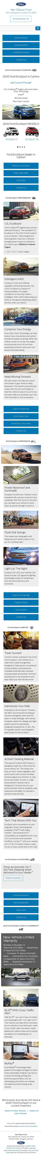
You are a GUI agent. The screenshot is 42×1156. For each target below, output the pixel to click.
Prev (5, 135)
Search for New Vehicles (15, 1111)
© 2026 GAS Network (14, 1148)
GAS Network (17, 1150)
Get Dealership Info (20, 19)
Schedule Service (21, 895)
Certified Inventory (21, 52)
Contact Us (21, 60)
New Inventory (21, 38)
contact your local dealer (28, 1126)
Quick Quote (21, 610)
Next (37, 135)
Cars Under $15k (21, 173)
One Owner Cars (21, 416)
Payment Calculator (21, 166)
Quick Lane (21, 910)
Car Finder (20, 180)
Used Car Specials (21, 409)
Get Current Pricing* (21, 82)
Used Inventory (21, 45)
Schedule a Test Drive (21, 423)
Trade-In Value (21, 602)
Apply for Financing (21, 595)
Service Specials (21, 903)
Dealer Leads (30, 1146)
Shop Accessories (13, 878)
